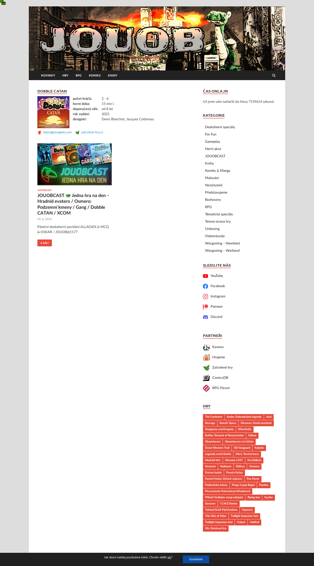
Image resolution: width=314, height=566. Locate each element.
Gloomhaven (212, 441)
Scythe (268, 497)
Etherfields (244, 429)
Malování (212, 178)
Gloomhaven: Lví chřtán (239, 441)
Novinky (48, 75)
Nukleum (225, 466)
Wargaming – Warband (222, 250)
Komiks (95, 75)
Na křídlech (254, 460)
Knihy (112, 75)
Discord (215, 317)
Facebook (216, 286)
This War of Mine (215, 516)
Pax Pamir (253, 478)
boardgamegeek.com (57, 132)
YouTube (215, 276)
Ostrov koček (213, 472)
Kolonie (259, 447)
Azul (268, 416)
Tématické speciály (219, 214)
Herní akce (213, 149)
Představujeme (216, 192)
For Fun (210, 134)
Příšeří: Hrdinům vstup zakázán (224, 497)
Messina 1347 (234, 460)
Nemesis (210, 466)
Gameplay (212, 141)
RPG (79, 75)
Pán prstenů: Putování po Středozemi (227, 491)
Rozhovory (213, 199)
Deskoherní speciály (220, 127)
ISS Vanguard (242, 447)
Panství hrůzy (234, 472)
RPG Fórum (220, 388)
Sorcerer (210, 503)
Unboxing (212, 229)
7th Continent (213, 416)
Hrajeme (217, 357)
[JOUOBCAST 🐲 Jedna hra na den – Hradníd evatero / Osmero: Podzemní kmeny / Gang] (74, 166)
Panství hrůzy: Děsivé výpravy (223, 478)
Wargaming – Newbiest (222, 243)
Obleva (240, 466)
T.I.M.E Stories (229, 503)
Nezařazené (213, 185)
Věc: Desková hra (215, 528)
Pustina (263, 485)
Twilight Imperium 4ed (218, 522)
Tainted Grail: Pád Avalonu (221, 509)
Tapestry (247, 509)
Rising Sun (254, 497)
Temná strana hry (218, 221)
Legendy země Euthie (218, 454)
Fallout (252, 435)
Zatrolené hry (221, 367)
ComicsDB (219, 377)
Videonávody (215, 236)
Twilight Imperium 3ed (244, 516)
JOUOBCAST (44, 190)
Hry (65, 75)
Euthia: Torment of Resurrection (224, 435)
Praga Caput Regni (243, 485)
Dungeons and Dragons (219, 429)
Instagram (216, 296)
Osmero (254, 466)
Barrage (210, 423)
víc (169, 557)
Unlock (241, 522)
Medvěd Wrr (213, 460)
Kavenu (217, 347)
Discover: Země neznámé (256, 423)
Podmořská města (216, 485)
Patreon (215, 306)
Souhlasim (196, 559)
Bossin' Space (228, 423)
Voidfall (254, 522)
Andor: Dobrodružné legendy (244, 416)
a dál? (43, 242)
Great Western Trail (217, 447)
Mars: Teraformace (247, 454)
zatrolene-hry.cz (91, 132)
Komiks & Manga (217, 170)
